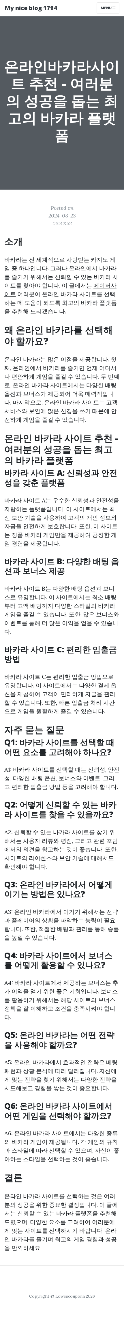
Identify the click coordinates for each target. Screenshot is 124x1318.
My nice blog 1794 (31, 8)
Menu (106, 7)
